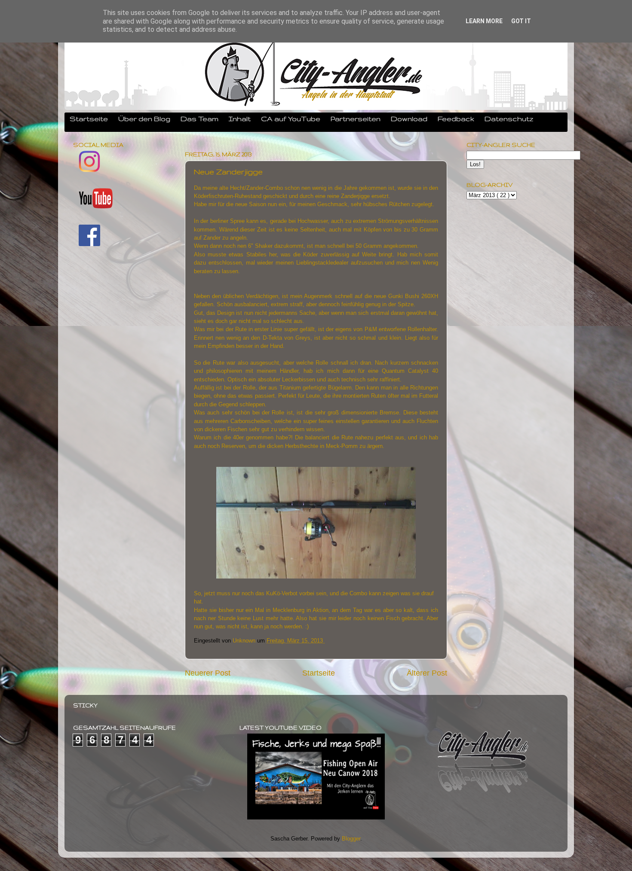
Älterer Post (427, 673)
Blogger (351, 839)
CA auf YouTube (290, 118)
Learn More (484, 21)
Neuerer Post (207, 673)
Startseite (89, 118)
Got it (521, 21)
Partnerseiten (355, 118)
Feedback (456, 118)
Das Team (199, 118)
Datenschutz (509, 118)
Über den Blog (144, 118)
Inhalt (240, 118)
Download (409, 118)
